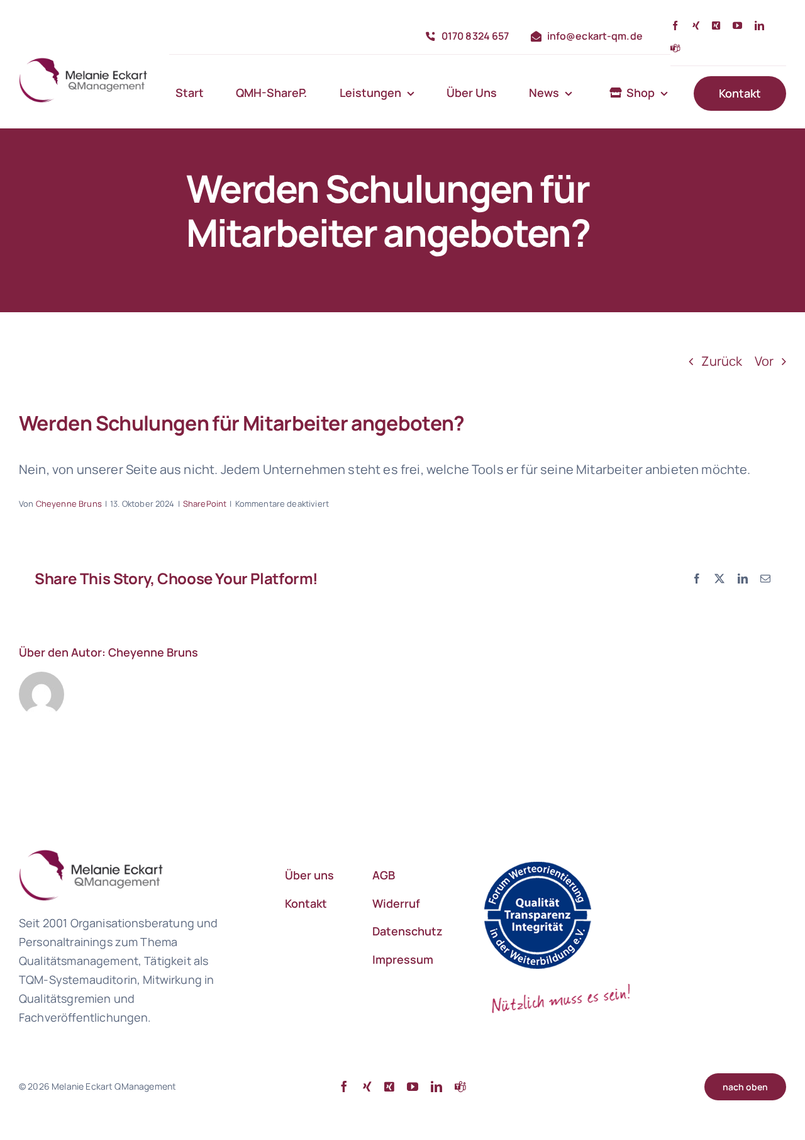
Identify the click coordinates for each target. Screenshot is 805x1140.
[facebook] (675, 25)
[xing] (695, 25)
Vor (764, 361)
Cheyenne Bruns (69, 503)
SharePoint (205, 503)
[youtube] (737, 25)
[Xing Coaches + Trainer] (716, 25)
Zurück (721, 361)
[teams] (675, 48)
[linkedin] (759, 25)
